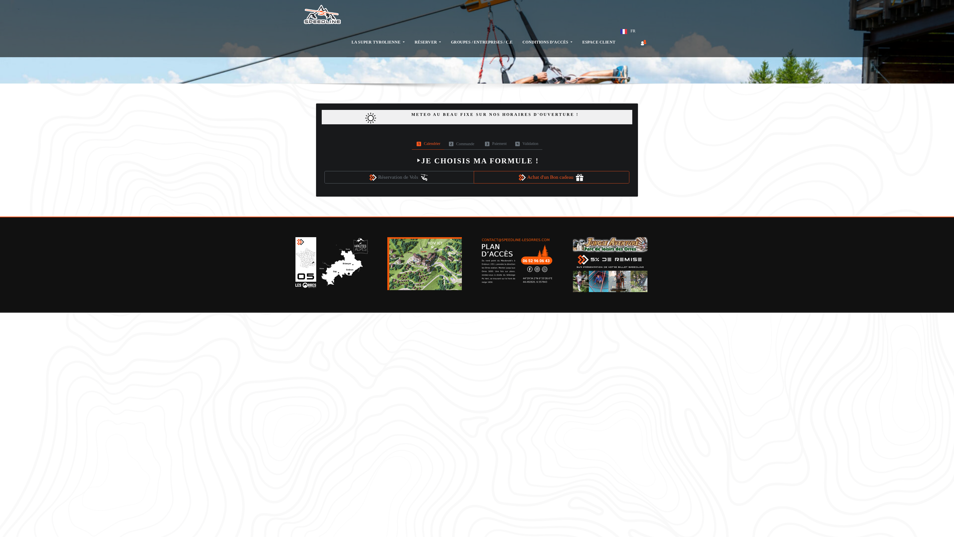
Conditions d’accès (545, 42)
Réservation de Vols (399, 177)
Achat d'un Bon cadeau (551, 177)
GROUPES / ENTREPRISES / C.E (482, 42)
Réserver (426, 42)
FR (633, 31)
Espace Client (598, 42)
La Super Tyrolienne (377, 42)
